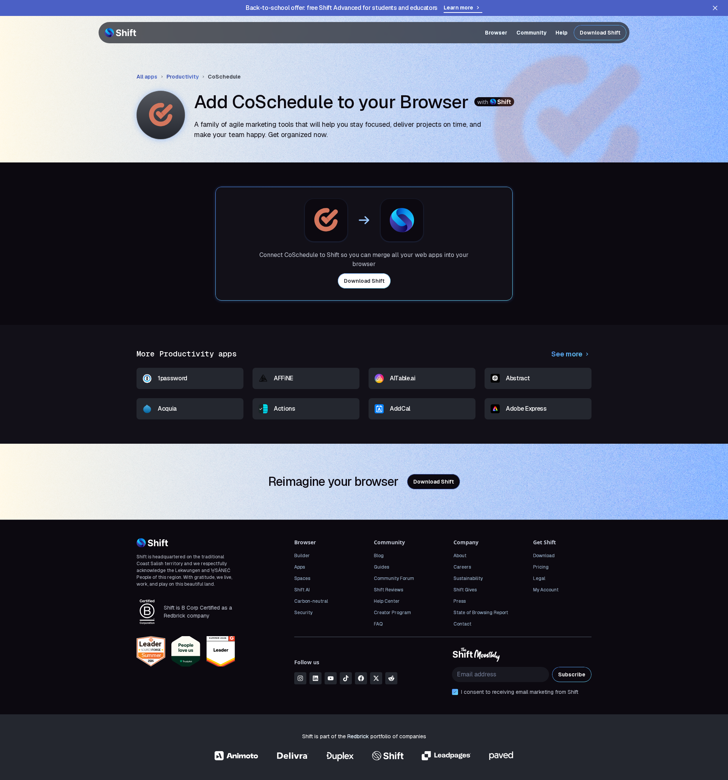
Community (531, 32)
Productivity (182, 76)
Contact (462, 624)
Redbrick (358, 736)
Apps (299, 567)
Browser (496, 32)
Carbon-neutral (311, 601)
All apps (146, 76)
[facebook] (361, 678)
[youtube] (331, 678)
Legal (539, 578)
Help (561, 32)
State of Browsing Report (480, 613)
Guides (381, 567)
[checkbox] (455, 692)
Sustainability (468, 578)
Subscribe (571, 674)
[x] (376, 678)
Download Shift (600, 32)
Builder (302, 556)
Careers (462, 567)
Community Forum (394, 578)
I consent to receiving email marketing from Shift (519, 692)
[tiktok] (346, 678)
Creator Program (392, 613)
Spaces (302, 578)
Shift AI (302, 590)
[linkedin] (315, 678)
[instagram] (300, 678)
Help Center (387, 601)
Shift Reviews (388, 590)
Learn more (458, 7)
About (459, 556)
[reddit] (391, 678)
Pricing (541, 567)
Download (544, 556)
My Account (546, 590)
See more (566, 354)
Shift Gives (465, 590)
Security (303, 613)
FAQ (378, 624)
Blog (379, 556)
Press (459, 601)
